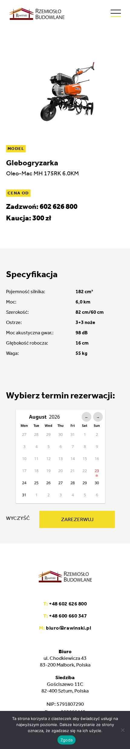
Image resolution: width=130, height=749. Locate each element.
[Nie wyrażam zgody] (122, 730)
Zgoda (66, 740)
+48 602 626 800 (65, 604)
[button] (116, 13)
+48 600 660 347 (65, 616)
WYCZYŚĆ (18, 518)
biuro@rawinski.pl (65, 628)
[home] (36, 14)
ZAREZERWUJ (77, 519)
